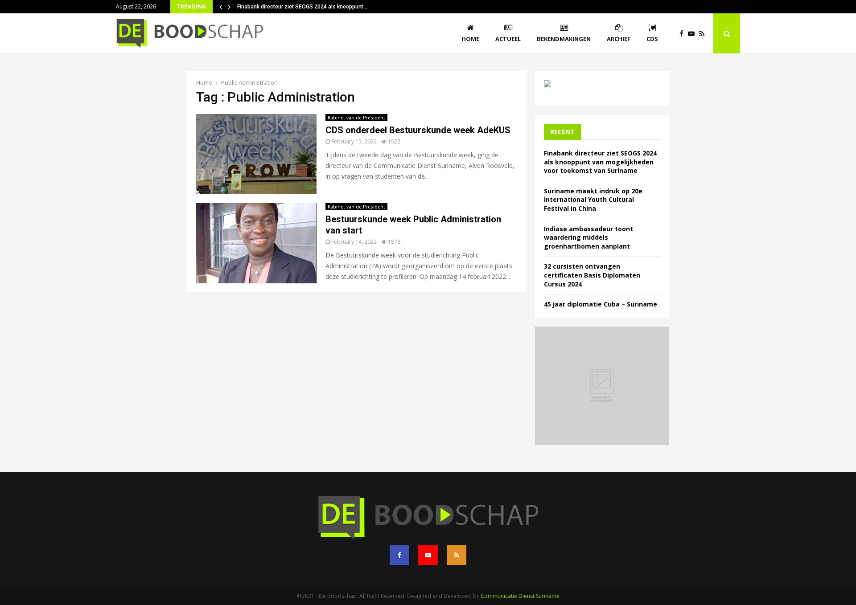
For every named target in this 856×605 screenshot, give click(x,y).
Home (470, 39)
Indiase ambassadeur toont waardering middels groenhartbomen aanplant (588, 237)
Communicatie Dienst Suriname (520, 596)
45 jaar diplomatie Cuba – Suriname (600, 304)
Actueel (508, 39)
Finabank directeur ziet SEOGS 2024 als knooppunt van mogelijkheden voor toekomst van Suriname (600, 162)
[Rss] (704, 34)
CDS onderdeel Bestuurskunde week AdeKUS (417, 130)
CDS (652, 39)
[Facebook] (683, 34)
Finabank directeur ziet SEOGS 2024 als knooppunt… (302, 7)
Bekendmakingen (564, 39)
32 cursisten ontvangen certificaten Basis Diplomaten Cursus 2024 (592, 275)
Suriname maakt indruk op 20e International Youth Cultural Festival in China (593, 200)
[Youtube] (693, 34)
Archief (618, 39)
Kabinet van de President (356, 117)
